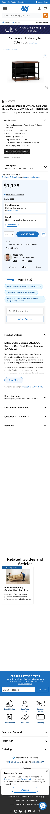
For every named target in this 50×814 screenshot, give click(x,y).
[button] (25, 40)
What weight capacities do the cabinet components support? (22, 299)
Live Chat (15, 762)
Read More (14, 380)
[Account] (39, 9)
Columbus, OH (12, 210)
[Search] (45, 15)
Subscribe (42, 689)
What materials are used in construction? (24, 286)
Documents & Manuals (14, 244)
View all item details (12, 157)
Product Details (12, 248)
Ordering (7, 749)
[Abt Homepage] (25, 8)
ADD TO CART (27, 234)
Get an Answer (25, 319)
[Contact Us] (8, 261)
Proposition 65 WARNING (32, 387)
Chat (15, 260)
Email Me (12, 224)
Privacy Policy (26, 779)
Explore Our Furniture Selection (13, 2)
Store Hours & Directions (27, 758)
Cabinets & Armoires (10, 50)
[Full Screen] (46, 87)
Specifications (31, 244)
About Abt (7, 740)
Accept (25, 789)
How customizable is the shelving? (21, 292)
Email (30, 260)
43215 (11, 199)
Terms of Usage (10, 779)
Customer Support (12, 732)
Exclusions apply (25, 684)
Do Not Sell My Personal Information (25, 804)
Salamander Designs (31, 177)
